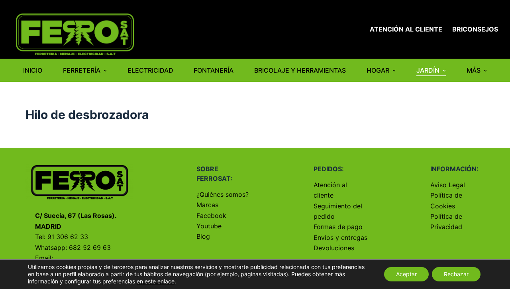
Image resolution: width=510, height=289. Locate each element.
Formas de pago (338, 227)
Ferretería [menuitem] (81, 70)
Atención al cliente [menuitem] (406, 29)
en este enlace (156, 281)
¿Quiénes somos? (222, 194)
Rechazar (456, 274)
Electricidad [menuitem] (150, 70)
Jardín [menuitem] (427, 70)
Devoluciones (334, 248)
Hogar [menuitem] (378, 70)
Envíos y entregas (340, 237)
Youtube (209, 226)
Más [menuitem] (474, 70)
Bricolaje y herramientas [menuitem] (300, 70)
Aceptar (406, 274)
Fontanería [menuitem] (213, 70)
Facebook (211, 216)
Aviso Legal (447, 185)
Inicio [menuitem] (32, 70)
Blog (203, 236)
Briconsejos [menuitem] (475, 29)
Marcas (207, 205)
